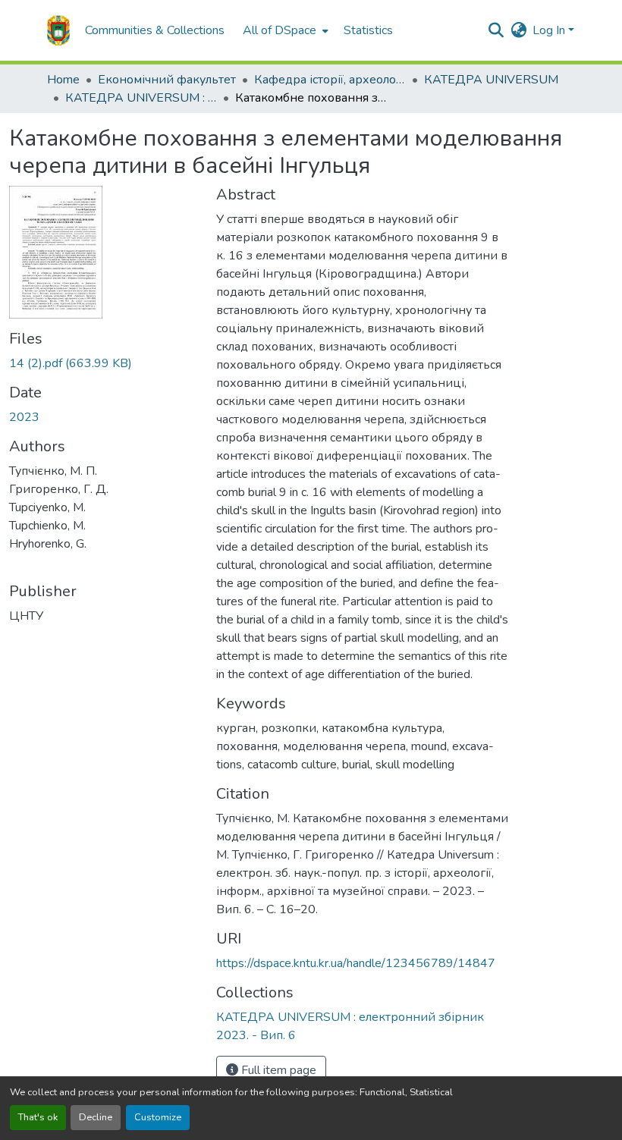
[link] (103, 363)
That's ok (38, 1117)
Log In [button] (550, 30)
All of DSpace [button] (279, 30)
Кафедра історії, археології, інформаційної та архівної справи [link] (330, 79)
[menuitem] (284, 30)
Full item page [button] (277, 1070)
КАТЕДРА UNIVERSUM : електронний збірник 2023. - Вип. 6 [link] (141, 98)
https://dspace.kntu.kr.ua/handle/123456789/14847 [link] (355, 963)
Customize (157, 1117)
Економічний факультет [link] (167, 79)
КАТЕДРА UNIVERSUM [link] (491, 79)
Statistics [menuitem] (368, 30)
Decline (95, 1117)
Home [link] (63, 79)
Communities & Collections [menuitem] (155, 30)
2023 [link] (24, 417)
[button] (58, 30)
